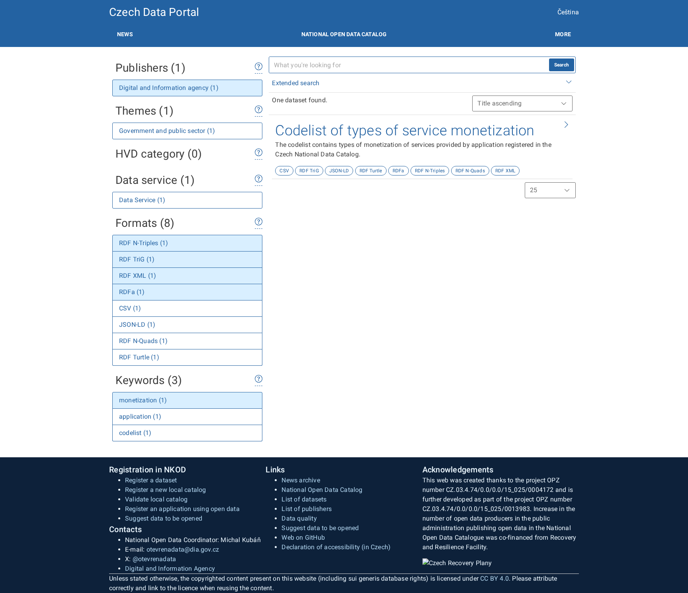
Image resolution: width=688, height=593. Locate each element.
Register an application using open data (182, 509)
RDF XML (505, 171)
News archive (300, 480)
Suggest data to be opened (163, 518)
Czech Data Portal (154, 12)
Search (561, 65)
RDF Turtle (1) (139, 357)
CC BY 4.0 (494, 578)
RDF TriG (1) (136, 259)
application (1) (140, 416)
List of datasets (303, 499)
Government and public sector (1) (167, 131)
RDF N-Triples (430, 171)
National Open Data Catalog (321, 490)
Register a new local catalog (165, 490)
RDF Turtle (371, 171)
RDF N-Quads (470, 171)
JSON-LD (339, 171)
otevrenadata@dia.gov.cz (183, 549)
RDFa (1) (132, 292)
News (125, 34)
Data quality (299, 518)
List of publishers (306, 509)
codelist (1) (135, 433)
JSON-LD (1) (137, 324)
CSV (284, 171)
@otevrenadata (154, 559)
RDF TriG (309, 171)
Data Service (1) (142, 200)
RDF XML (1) (137, 275)
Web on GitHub (303, 537)
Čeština (568, 12)
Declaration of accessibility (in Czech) (336, 547)
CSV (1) (130, 308)
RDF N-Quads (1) (143, 341)
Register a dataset (151, 480)
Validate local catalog (156, 499)
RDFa (399, 171)
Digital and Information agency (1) (169, 88)
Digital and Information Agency (170, 568)
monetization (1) (143, 400)
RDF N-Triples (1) (143, 243)
